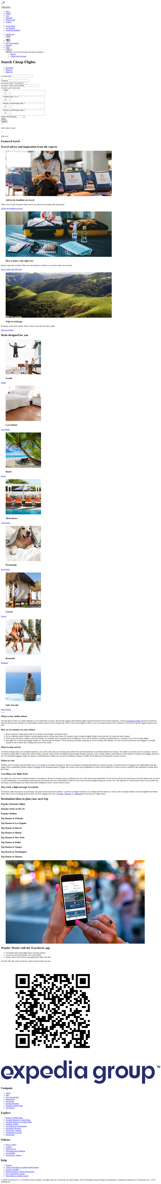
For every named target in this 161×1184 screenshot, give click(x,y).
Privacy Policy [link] (11, 1145)
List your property (12, 43)
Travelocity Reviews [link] (13, 1128)
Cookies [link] (9, 1147)
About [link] (8, 1093)
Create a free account (18, 56)
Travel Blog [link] (10, 1135)
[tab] (9, 68)
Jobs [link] (7, 1095)
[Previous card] (2, 712)
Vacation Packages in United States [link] (19, 1122)
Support (9, 45)
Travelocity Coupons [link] (13, 1130)
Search (4, 121)
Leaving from (6, 76)
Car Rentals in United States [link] (16, 1126)
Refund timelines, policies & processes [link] (20, 1172)
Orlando (37, 767)
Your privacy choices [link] (13, 1155)
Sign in (9, 50)
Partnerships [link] (10, 1099)
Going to (4, 81)
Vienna (62, 767)
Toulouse (67, 794)
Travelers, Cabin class (9, 86)
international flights (134, 721)
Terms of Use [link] (11, 1149)
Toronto (60, 794)
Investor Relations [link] (12, 1104)
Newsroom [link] (10, 1101)
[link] (25, 11)
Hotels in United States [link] (14, 1118)
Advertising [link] (10, 1108)
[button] (80, 804)
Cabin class (5, 117)
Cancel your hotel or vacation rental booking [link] (22, 1167)
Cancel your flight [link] (12, 1169)
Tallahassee (78, 794)
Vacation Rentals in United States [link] (18, 1120)
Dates (3, 83)
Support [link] (9, 1165)
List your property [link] (12, 1097)
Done (3, 119)
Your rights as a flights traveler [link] (17, 1176)
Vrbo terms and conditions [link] (15, 1151)
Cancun (132, 765)
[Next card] (4, 712)
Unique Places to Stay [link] (14, 1133)
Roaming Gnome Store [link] (14, 1106)
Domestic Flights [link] (12, 1124)
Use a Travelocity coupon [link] (15, 1174)
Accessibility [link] (10, 1153)
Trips (7, 47)
